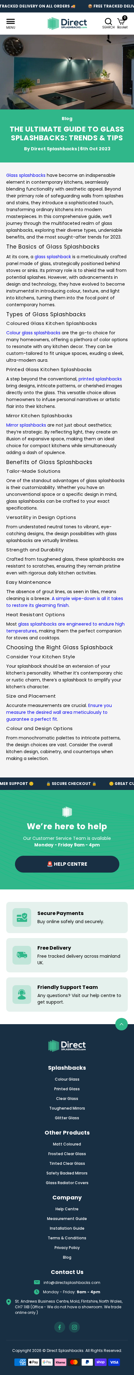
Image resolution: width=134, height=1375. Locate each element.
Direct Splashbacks (54, 149)
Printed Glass (67, 1089)
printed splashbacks (100, 379)
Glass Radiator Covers (67, 1182)
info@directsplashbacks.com (72, 1282)
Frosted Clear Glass (67, 1153)
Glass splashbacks (25, 175)
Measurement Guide (67, 1218)
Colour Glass (67, 1079)
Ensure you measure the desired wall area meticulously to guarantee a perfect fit (59, 712)
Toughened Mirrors (67, 1108)
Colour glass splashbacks (33, 333)
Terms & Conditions (67, 1238)
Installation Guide (67, 1228)
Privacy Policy (67, 1247)
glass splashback (53, 257)
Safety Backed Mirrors (67, 1173)
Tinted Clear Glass (67, 1163)
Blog (67, 1257)
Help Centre (67, 1209)
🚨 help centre (67, 864)
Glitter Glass (67, 1118)
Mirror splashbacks (26, 425)
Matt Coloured (67, 1144)
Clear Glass (67, 1098)
